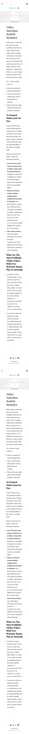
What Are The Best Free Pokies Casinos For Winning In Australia (13, 156)
